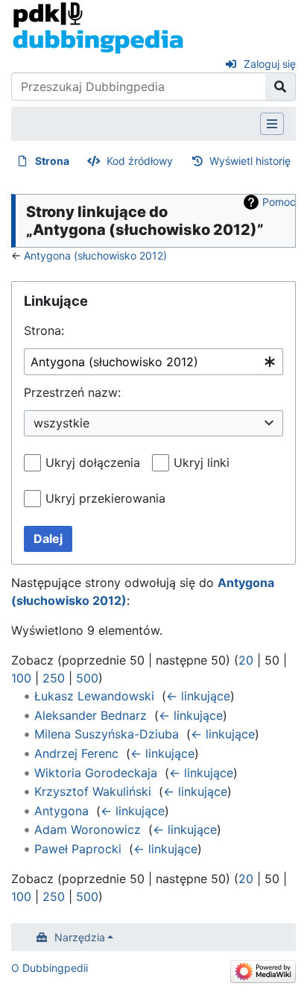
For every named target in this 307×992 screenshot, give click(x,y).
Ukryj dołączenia (92, 462)
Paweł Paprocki (77, 848)
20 (245, 660)
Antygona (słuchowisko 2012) (95, 255)
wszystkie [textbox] (61, 422)
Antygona (61, 810)
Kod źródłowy (140, 160)
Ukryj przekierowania (105, 498)
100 (21, 678)
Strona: (44, 330)
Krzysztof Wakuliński (92, 791)
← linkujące (198, 695)
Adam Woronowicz (87, 829)
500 (87, 678)
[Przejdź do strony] (280, 86)
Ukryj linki (202, 462)
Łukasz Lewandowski (94, 695)
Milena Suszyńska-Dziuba (106, 733)
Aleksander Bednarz (90, 715)
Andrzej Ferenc (76, 753)
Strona (52, 160)
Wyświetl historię (250, 160)
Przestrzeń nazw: (72, 392)
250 (53, 678)
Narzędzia (79, 937)
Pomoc (279, 201)
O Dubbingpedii (49, 967)
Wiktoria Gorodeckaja (95, 772)
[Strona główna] (98, 26)
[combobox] (153, 362)
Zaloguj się (270, 63)
